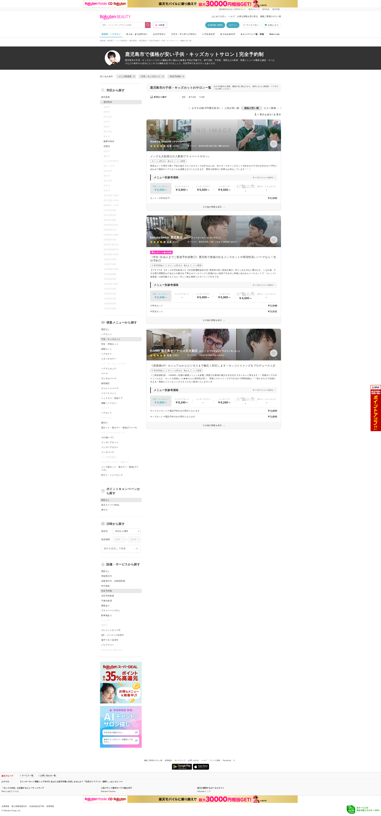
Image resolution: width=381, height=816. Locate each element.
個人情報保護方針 (19, 806)
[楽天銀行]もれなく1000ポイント (232, 9)
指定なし (105, 329)
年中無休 (105, 586)
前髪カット (106, 349)
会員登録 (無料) (215, 25)
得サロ (104, 510)
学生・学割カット (109, 344)
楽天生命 (265, 9)
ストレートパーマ (109, 388)
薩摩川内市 (109, 141)
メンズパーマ (107, 452)
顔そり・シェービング (112, 475)
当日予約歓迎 (107, 596)
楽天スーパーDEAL (110, 505)
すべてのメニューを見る (263, 177)
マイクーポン (252, 25)
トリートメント (108, 393)
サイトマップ (179, 760)
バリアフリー (107, 645)
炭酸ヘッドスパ (108, 403)
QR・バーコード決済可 (112, 635)
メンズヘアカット (109, 442)
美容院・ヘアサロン (111, 34)
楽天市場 (275, 9)
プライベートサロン (111, 610)
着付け (104, 422)
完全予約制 (154, 41)
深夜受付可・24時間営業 (113, 581)
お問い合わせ (193, 760)
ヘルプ (232, 16)
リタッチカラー (108, 359)
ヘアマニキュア (108, 368)
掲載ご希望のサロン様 (270, 16)
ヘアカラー (106, 354)
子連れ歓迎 (106, 600)
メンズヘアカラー (109, 447)
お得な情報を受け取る (247, 16)
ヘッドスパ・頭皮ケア (112, 398)
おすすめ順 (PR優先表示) (206, 108)
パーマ (104, 373)
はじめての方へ (219, 16)
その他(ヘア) (107, 437)
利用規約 (168, 760)
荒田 (184, 97)
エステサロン (159, 34)
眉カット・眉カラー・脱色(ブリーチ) (119, 427)
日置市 (107, 146)
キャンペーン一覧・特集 (252, 34)
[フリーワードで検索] (148, 25)
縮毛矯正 (105, 383)
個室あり (105, 605)
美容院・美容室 (106, 41)
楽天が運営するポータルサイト (210, 788)
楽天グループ (254, 9)
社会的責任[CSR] (36, 806)
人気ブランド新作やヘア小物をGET (116, 788)
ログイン (233, 25)
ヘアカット (106, 334)
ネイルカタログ (227, 34)
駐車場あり (106, 615)
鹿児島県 (133, 41)
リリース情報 (214, 760)
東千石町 (192, 97)
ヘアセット (106, 413)
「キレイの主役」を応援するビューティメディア (22, 788)
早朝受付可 (106, 576)
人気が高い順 (232, 108)
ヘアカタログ (208, 34)
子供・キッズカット (169, 41)
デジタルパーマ (108, 378)
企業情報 (5, 806)
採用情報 (50, 806)
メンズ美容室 (121, 41)
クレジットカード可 (111, 630)
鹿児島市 (143, 41)
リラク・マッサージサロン (184, 34)
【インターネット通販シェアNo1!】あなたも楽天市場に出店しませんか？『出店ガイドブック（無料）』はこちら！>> (71, 781)
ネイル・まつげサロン (136, 34)
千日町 (202, 97)
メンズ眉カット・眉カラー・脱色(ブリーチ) (120, 468)
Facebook (227, 760)
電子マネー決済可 (109, 640)
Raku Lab (274, 34)
